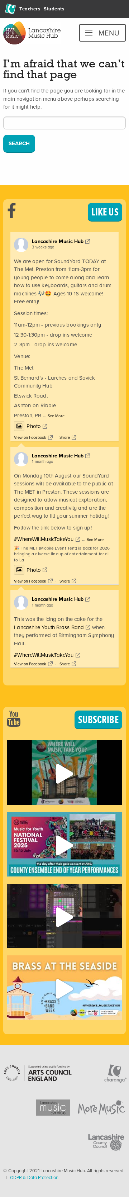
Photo (34, 426)
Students (54, 8)
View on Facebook (30, 437)
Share (64, 437)
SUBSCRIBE (98, 719)
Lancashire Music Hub (57, 241)
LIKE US (105, 212)
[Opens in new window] (64, 772)
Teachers (29, 8)
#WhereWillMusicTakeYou (43, 539)
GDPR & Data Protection (34, 1177)
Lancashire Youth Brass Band (49, 627)
